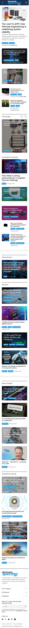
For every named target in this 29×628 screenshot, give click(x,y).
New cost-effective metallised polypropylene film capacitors (18, 224)
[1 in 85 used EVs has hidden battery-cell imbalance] (14, 340)
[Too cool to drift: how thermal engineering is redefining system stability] (14, 14)
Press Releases (18, 197)
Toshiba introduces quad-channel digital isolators (13, 323)
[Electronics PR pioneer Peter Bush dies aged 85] (14, 76)
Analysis (6, 344)
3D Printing (6, 150)
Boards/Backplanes (8, 197)
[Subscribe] (25, 606)
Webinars (10, 371)
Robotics (4, 371)
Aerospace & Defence (9, 297)
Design (4, 183)
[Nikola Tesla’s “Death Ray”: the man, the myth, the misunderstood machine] (14, 435)
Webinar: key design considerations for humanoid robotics (14, 367)
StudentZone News (17, 516)
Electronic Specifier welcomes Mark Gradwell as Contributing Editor (18, 102)
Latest (10, 80)
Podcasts (4, 467)
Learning (6, 486)
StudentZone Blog (8, 489)
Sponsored (11, 43)
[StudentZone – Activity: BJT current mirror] (14, 485)
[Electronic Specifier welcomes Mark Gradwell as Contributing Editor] (5, 103)
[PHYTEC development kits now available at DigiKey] (14, 194)
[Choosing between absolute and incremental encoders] (14, 503)
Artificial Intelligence (9, 60)
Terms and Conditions (17, 623)
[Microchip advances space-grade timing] (14, 295)
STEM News (5, 423)
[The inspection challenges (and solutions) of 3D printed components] (14, 136)
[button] (2, 2)
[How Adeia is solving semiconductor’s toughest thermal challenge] (14, 166)
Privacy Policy (19, 610)
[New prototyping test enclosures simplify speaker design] (14, 213)
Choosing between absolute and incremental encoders (13, 512)
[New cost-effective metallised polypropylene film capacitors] (5, 226)
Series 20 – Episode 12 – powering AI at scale (14, 462)
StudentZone (13, 486)
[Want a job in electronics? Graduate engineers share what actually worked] (14, 530)
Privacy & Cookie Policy (7, 623)
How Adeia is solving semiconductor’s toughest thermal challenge (13, 178)
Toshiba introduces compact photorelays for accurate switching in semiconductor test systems (18, 238)
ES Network (5, 592)
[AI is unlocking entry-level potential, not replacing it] (14, 410)
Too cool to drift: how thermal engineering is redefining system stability (14, 27)
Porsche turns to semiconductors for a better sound (17, 90)
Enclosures (5, 43)
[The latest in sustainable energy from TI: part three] (14, 393)
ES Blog (6, 80)
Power (19, 94)
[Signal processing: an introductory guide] (14, 549)
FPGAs (16, 60)
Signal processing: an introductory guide (13, 558)
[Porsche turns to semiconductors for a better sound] (5, 92)
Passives (13, 228)
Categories (5, 596)
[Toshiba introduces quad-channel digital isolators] (14, 313)
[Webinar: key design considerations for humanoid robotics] (14, 357)
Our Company (6, 588)
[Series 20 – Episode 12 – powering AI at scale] (14, 453)
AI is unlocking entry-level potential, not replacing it (14, 419)
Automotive (14, 94)
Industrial (4, 327)
